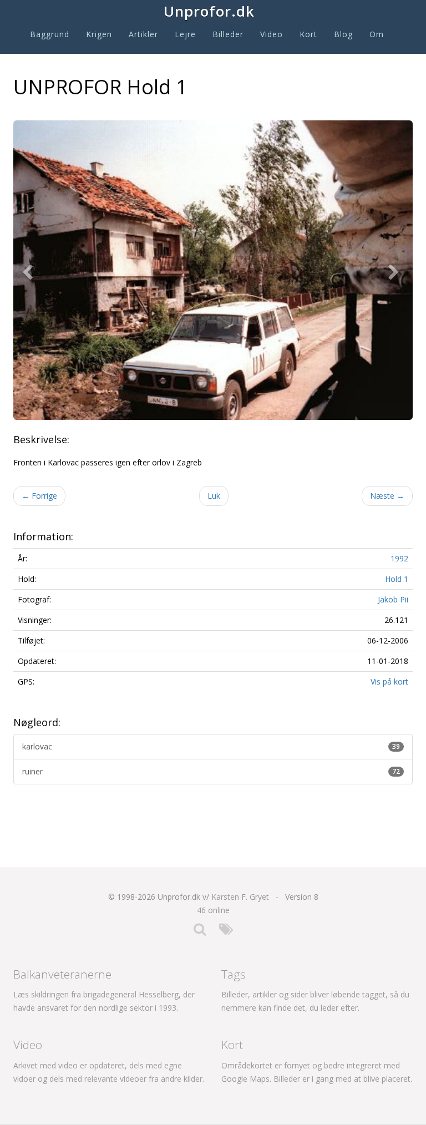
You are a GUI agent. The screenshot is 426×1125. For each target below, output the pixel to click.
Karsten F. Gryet (240, 896)
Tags (233, 974)
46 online (213, 910)
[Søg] (199, 931)
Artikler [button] (143, 34)
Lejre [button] (185, 34)
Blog (343, 34)
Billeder (228, 34)
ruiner (211, 771)
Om (376, 34)
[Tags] (226, 931)
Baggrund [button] (49, 34)
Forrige (39, 495)
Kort (308, 34)
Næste (387, 495)
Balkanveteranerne (62, 974)
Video (271, 34)
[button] (30, 270)
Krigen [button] (99, 34)
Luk (213, 495)
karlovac (211, 746)
